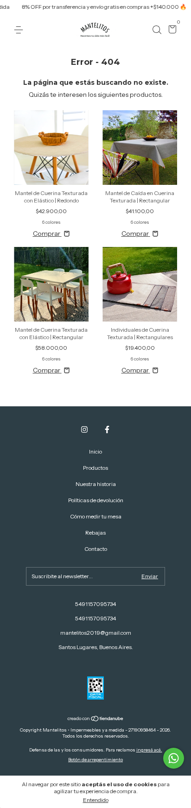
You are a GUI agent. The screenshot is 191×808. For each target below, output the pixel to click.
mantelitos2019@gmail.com (95, 632)
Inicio (95, 451)
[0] (171, 30)
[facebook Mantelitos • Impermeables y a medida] (107, 429)
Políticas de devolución (95, 500)
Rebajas (95, 532)
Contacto (95, 548)
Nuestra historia (96, 483)
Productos (95, 467)
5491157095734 (95, 603)
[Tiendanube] (96, 719)
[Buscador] (157, 30)
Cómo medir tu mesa (95, 516)
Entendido (95, 799)
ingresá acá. (149, 750)
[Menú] (20, 30)
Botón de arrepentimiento (95, 760)
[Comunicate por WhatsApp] (173, 758)
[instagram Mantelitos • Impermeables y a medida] (84, 429)
